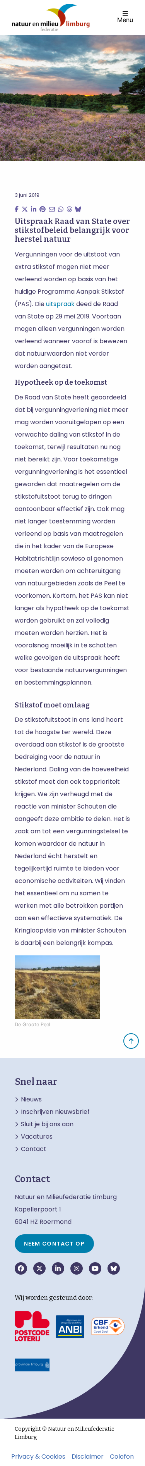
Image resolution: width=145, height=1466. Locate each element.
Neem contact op (54, 1243)
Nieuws (31, 1099)
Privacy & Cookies (38, 1457)
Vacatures (37, 1137)
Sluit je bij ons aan (47, 1124)
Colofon (122, 1457)
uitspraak (60, 303)
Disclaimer (88, 1457)
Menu (125, 19)
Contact (33, 1149)
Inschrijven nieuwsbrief (55, 1112)
